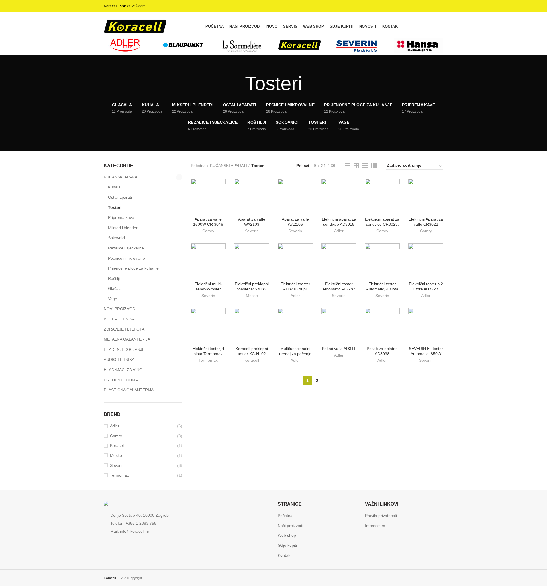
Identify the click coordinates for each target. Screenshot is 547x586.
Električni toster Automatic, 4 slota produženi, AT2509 (382, 289)
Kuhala (114, 187)
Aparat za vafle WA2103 (251, 222)
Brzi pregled (221, 188)
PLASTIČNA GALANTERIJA (129, 390)
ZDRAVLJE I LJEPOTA (124, 329)
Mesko (252, 295)
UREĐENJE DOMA (121, 380)
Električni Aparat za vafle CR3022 (426, 222)
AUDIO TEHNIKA (119, 359)
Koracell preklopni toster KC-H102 (252, 351)
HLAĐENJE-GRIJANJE (124, 349)
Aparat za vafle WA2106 (295, 222)
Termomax (208, 360)
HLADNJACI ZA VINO (123, 369)
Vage (112, 298)
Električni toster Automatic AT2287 (339, 286)
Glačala (115, 288)
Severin (252, 231)
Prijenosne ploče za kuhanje (133, 268)
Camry (208, 231)
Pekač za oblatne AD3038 (382, 351)
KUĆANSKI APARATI (228, 165)
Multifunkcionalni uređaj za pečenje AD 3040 (295, 353)
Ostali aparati (120, 197)
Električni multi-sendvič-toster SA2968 (208, 289)
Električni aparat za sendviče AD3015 (339, 222)
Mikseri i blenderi (123, 227)
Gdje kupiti (287, 545)
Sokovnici (116, 237)
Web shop (287, 535)
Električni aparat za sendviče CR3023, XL (382, 224)
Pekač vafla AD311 (339, 348)
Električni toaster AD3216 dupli (295, 286)
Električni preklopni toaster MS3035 (252, 286)
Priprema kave (121, 217)
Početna (198, 165)
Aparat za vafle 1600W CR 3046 (208, 222)
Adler (339, 231)
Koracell (251, 360)
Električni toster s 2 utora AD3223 (426, 286)
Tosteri (114, 207)
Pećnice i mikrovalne (126, 258)
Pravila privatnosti (381, 515)
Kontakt (284, 555)
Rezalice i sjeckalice (126, 248)
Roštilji (114, 278)
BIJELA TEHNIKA (119, 319)
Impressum (375, 525)
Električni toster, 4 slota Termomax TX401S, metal (208, 353)
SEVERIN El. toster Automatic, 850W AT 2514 (426, 353)
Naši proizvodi (290, 525)
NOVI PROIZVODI (120, 308)
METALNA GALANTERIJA (127, 339)
